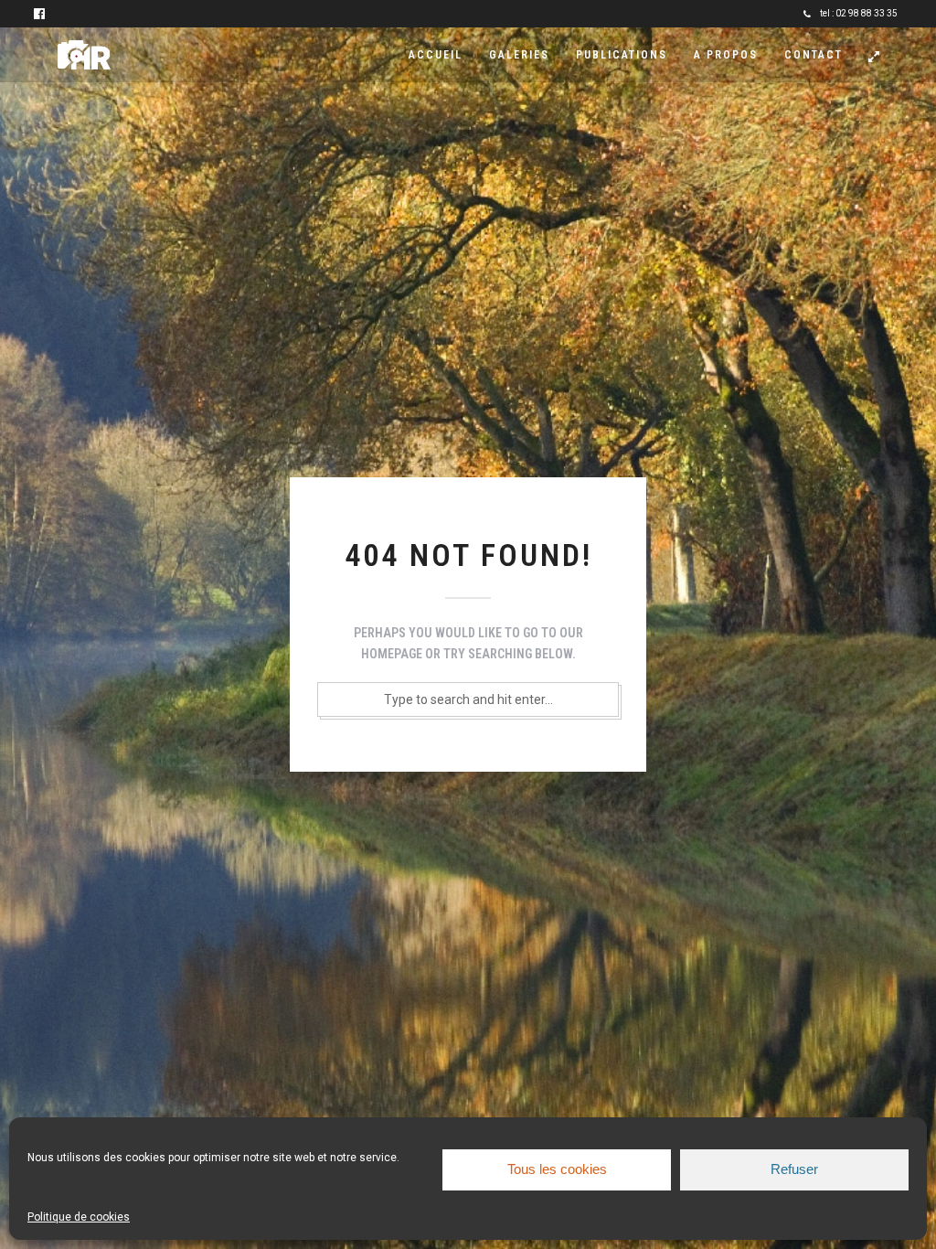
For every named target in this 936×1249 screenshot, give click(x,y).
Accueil (436, 54)
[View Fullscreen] (873, 56)
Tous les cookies (557, 1169)
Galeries (519, 54)
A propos (726, 54)
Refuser (794, 1169)
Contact (813, 54)
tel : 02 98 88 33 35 (859, 13)
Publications (621, 54)
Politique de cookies (78, 1217)
